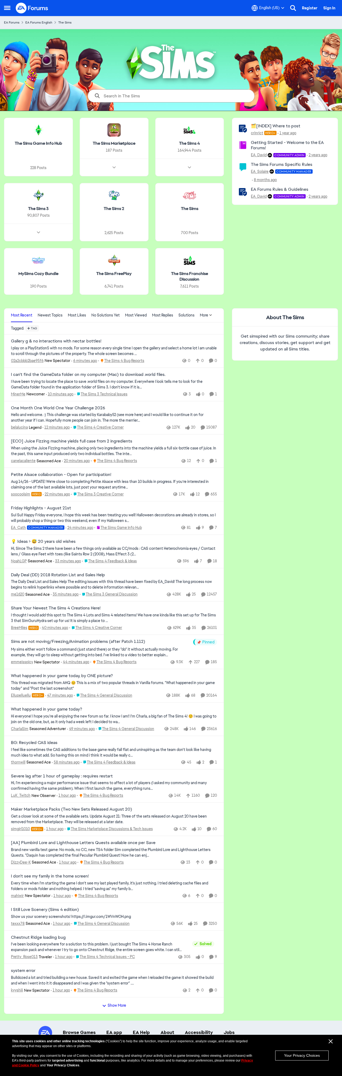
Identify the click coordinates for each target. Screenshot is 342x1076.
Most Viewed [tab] (136, 315)
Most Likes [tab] (77, 315)
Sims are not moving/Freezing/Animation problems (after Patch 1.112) (78, 641)
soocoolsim (20, 494)
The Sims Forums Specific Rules (281, 164)
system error (23, 970)
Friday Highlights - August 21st (41, 508)
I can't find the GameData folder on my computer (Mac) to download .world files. (88, 374)
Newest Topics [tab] (50, 315)
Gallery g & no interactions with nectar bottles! (56, 341)
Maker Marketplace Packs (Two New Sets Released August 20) (71, 809)
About (167, 1032)
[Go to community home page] (32, 8)
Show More (117, 1005)
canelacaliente (23, 460)
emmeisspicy (22, 661)
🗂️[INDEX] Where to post (275, 126)
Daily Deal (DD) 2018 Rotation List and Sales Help (58, 575)
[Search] (293, 8)
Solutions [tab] (186, 315)
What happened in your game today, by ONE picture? (62, 675)
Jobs (229, 1032)
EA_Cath (18, 527)
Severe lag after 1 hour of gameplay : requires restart (62, 776)
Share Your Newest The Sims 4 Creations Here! (55, 608)
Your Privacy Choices (302, 1055)
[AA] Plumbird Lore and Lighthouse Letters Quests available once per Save (83, 842)
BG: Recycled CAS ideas (34, 742)
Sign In (329, 8)
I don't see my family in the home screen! (50, 876)
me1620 (17, 594)
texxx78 (18, 923)
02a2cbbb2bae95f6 (27, 360)
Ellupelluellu (21, 695)
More (204, 315)
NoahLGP (19, 561)
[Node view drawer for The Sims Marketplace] (114, 167)
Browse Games (79, 1032)
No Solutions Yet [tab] (105, 315)
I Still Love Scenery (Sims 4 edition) (45, 909)
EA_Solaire (260, 171)
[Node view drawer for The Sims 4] (189, 167)
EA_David (259, 154)
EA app (114, 1032)
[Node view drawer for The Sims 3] (38, 232)
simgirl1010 (20, 828)
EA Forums (12, 22)
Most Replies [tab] (162, 315)
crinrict (257, 133)
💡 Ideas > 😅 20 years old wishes (43, 541)
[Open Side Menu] (7, 8)
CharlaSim (19, 728)
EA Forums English (38, 22)
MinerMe (18, 394)
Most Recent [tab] (21, 315)
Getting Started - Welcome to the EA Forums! (287, 145)
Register (309, 8)
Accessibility (199, 1032)
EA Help (141, 1032)
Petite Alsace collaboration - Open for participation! (61, 474)
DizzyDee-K (21, 862)
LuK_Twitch (20, 795)
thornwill (18, 762)
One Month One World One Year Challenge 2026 (58, 408)
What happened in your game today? (46, 709)
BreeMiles (19, 627)
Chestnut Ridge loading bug (38, 937)
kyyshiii (17, 990)
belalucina (19, 427)
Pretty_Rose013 (24, 956)
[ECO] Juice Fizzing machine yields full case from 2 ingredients (71, 441)
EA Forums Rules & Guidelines (279, 189)
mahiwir (17, 895)
